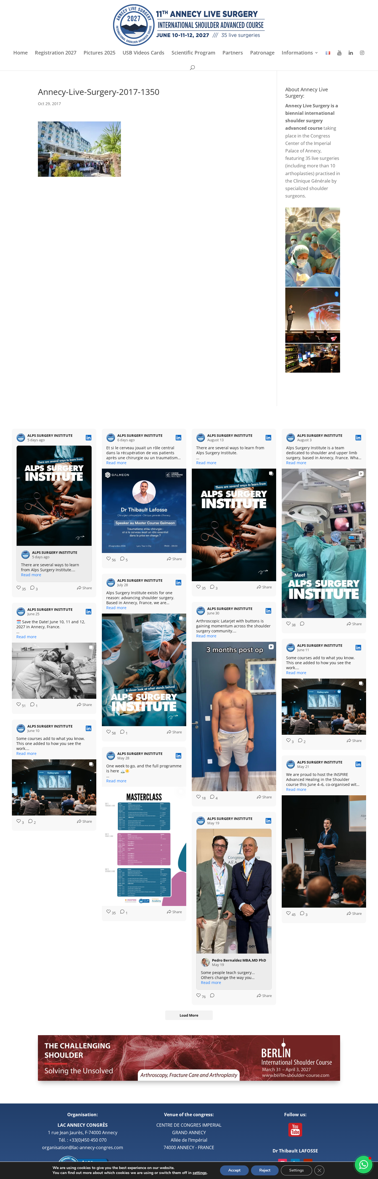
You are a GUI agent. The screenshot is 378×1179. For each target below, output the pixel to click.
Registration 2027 (55, 53)
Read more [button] (31, 574)
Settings (296, 1170)
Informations (297, 53)
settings (200, 1172)
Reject (264, 1170)
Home (20, 53)
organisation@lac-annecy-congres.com (82, 1147)
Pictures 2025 (99, 53)
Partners (232, 53)
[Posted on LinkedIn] (88, 437)
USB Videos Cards (143, 53)
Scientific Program (193, 53)
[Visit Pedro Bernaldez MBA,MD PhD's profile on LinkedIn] (205, 962)
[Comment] (300, 625)
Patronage (262, 53)
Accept (234, 1170)
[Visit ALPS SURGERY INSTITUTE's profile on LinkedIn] (20, 437)
